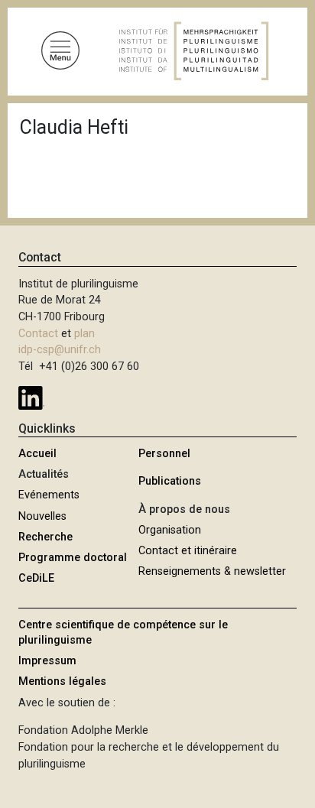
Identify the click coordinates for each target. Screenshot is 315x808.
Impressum (47, 660)
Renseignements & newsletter (212, 571)
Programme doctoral (72, 557)
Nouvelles (42, 516)
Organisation (169, 530)
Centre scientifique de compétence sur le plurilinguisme (123, 632)
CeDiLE (36, 578)
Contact (38, 333)
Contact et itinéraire (187, 550)
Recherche (45, 537)
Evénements (49, 494)
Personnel (164, 453)
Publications (169, 481)
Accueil (37, 453)
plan (84, 333)
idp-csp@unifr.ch (59, 349)
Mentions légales (62, 681)
